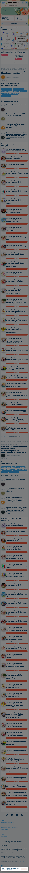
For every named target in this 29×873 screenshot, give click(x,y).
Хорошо (24, 869)
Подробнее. (9, 869)
